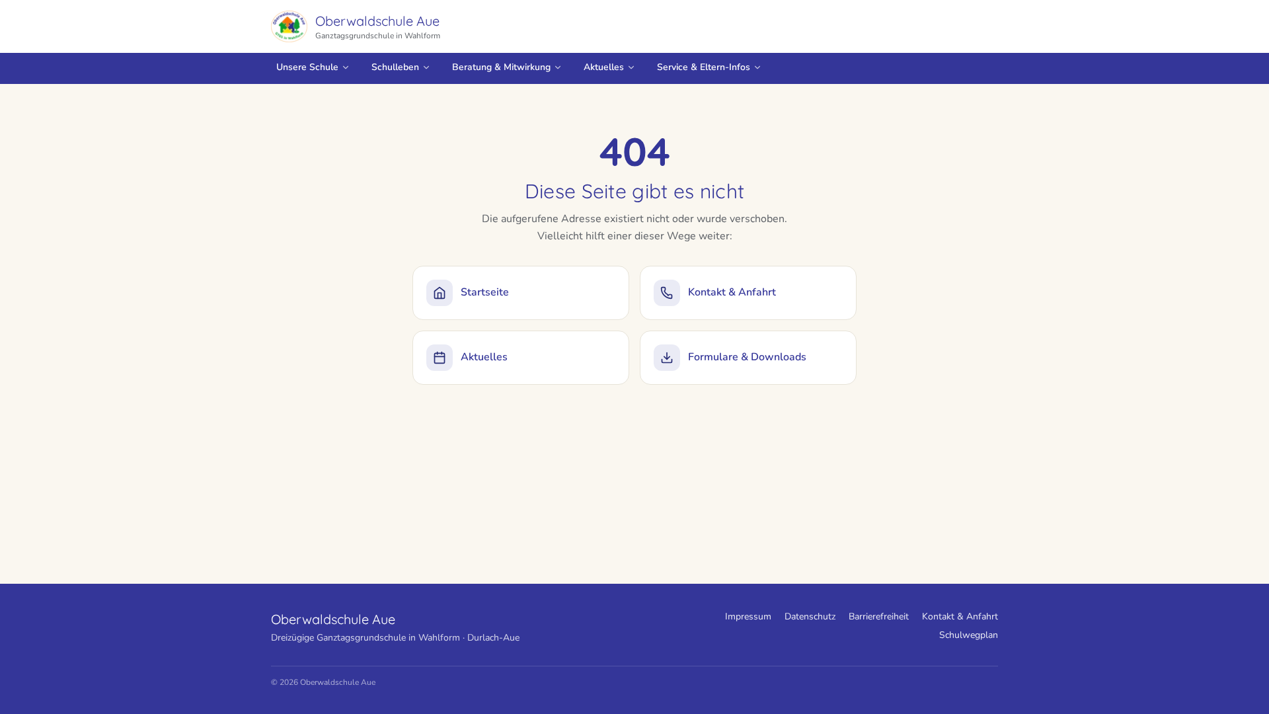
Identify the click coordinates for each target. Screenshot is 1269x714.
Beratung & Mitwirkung (501, 67)
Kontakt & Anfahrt (960, 616)
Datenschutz (810, 616)
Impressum (748, 616)
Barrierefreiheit (879, 616)
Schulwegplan (968, 635)
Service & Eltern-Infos (703, 67)
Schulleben (395, 67)
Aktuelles (604, 67)
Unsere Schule (307, 67)
